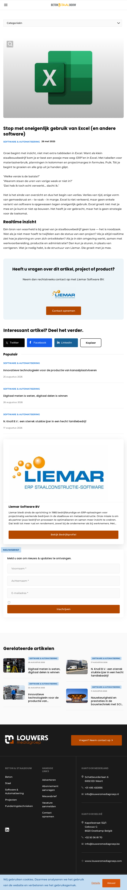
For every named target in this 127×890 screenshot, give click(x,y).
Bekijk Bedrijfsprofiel (63, 534)
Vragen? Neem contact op (94, 740)
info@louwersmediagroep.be (102, 843)
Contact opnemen (48, 814)
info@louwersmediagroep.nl (102, 794)
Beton (9, 776)
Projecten (11, 799)
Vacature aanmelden (49, 804)
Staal (8, 783)
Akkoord (111, 883)
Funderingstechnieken (19, 806)
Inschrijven (63, 609)
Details (95, 883)
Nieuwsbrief (49, 796)
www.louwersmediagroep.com (103, 860)
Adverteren (49, 779)
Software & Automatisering (21, 141)
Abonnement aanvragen (50, 788)
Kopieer (91, 342)
